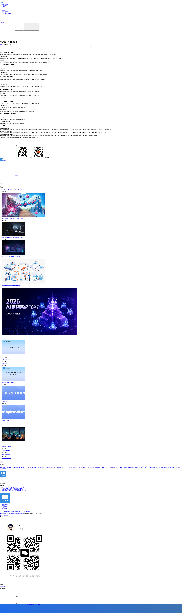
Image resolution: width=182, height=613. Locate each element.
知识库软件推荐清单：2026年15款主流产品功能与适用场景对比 (13, 218)
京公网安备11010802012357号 (12, 513)
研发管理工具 (92, 467)
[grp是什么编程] (13, 441)
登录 (1, 22)
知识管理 (3, 10)
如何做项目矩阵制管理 (6, 454)
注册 (3, 22)
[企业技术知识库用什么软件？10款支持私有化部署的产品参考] (13, 235)
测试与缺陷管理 (5, 11)
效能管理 (15, 511)
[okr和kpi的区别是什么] (13, 418)
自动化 (24, 511)
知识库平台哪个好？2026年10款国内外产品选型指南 (11, 285)
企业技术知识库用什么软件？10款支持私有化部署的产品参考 (12, 237)
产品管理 (8, 511)
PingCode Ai (4, 12)
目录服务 (27, 511)
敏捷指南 (3, 505)
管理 (111, 467)
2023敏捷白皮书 (5, 504)
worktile (1, 44)
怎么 (77, 467)
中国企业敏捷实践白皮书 (6, 13)
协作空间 (21, 511)
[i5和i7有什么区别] (13, 399)
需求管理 (127, 467)
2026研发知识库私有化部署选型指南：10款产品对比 (11, 256)
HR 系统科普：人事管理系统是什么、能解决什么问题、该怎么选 (13, 189)
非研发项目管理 (5, 4)
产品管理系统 (47, 467)
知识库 (87, 467)
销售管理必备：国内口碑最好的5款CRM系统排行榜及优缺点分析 (13, 487)
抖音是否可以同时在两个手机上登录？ (8, 382)
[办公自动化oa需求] (13, 354)
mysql (29, 467)
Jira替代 (11, 467)
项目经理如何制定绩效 (6, 450)
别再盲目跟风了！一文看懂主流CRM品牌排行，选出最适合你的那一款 (14, 490)
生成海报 (16, 175)
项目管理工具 (155, 467)
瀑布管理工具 (82, 467)
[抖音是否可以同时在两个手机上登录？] (13, 380)
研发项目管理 (4, 5)
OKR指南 (3, 507)
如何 (74, 467)
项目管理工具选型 (164, 467)
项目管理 (146, 467)
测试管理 (18, 511)
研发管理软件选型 (97, 467)
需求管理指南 (4, 508)
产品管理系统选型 (54, 467)
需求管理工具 (133, 467)
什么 (67, 467)
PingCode (35, 467)
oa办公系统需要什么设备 (6, 359)
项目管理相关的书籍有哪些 (6, 446)
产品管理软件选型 (61, 467)
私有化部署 (105, 467)
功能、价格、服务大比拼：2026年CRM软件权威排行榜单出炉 (12, 489)
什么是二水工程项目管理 (6, 458)
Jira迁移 (24, 467)
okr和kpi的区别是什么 (6, 420)
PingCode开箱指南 (5, 506)
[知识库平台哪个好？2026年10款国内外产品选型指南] (23, 283)
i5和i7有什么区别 (5, 401)
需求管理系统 (139, 467)
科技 (12, 44)
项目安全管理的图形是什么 (6, 424)
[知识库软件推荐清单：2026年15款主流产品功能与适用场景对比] (23, 216)
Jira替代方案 (4, 6)
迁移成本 (114, 467)
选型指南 (121, 467)
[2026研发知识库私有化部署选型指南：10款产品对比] (13, 254)
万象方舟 (30, 511)
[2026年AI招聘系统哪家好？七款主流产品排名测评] (39, 335)
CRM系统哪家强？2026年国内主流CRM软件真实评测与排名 (12, 488)
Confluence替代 (4, 467)
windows (42, 467)
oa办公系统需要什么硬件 (6, 363)
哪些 (70, 467)
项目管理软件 (174, 467)
